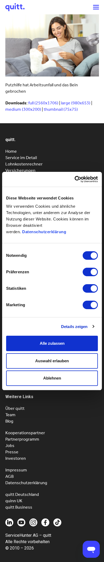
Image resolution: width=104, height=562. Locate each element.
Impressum (16, 469)
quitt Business (18, 507)
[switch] (90, 272)
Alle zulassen (52, 343)
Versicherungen (20, 170)
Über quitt (15, 408)
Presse (11, 451)
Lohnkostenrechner (24, 164)
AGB (9, 476)
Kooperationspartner (25, 432)
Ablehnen (52, 378)
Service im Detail (21, 157)
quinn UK (13, 500)
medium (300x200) (23, 109)
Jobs (9, 445)
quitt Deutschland (22, 494)
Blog (9, 421)
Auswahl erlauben (52, 361)
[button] (96, 7)
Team (10, 414)
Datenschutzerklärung (44, 231)
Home (11, 151)
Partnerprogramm (22, 439)
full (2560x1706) (43, 102)
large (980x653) (75, 102)
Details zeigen (74, 326)
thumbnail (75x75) (61, 109)
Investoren (15, 458)
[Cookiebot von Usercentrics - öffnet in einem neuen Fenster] (75, 179)
